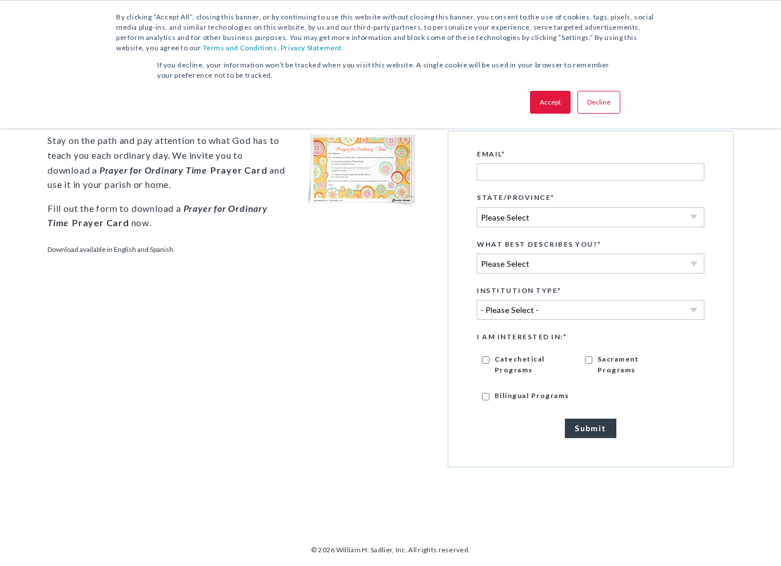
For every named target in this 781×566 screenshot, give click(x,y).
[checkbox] (590, 376)
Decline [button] (599, 102)
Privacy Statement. (312, 47)
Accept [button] (550, 102)
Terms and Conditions (240, 47)
